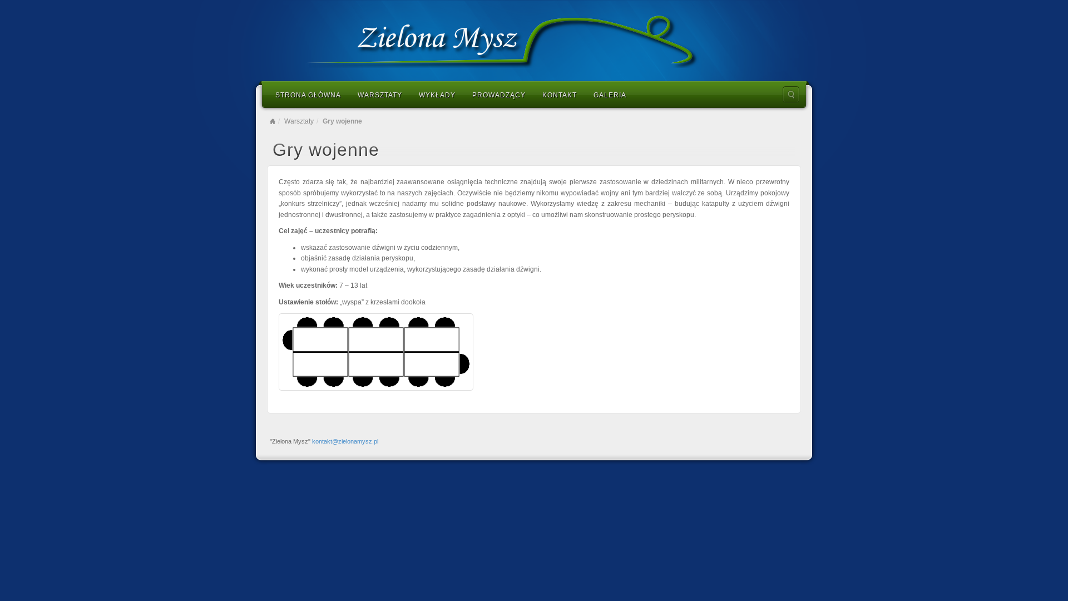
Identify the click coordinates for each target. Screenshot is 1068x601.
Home (272, 121)
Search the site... (791, 94)
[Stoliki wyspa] (376, 352)
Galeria (610, 95)
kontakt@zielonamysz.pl (345, 441)
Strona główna (308, 95)
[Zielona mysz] (534, 39)
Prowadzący (499, 95)
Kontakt (559, 95)
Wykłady (437, 95)
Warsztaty (380, 95)
